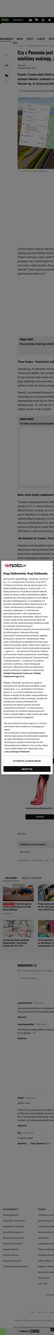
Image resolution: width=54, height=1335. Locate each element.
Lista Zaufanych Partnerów (17, 752)
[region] (27, 667)
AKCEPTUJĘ (27, 769)
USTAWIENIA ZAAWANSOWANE (27, 761)
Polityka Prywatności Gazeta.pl (17, 673)
